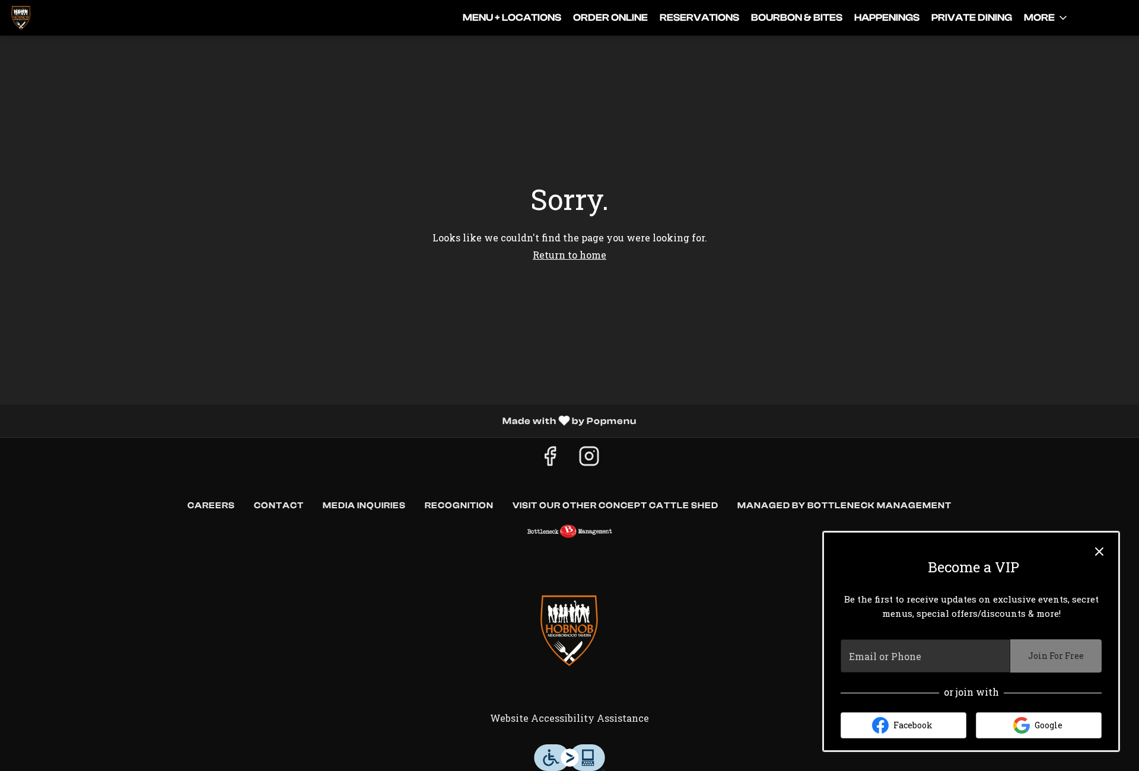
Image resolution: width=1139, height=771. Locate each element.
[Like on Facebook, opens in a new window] (550, 459)
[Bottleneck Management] (569, 531)
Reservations (699, 17)
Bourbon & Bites (796, 17)
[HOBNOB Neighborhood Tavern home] (62, 18)
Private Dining (971, 17)
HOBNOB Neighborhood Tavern (569, 630)
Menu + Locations (512, 17)
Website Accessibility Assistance (569, 718)
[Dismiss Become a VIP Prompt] (1099, 551)
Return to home (569, 254)
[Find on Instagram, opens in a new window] (589, 459)
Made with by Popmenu (323, 420)
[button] (1046, 18)
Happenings (887, 17)
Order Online (610, 17)
